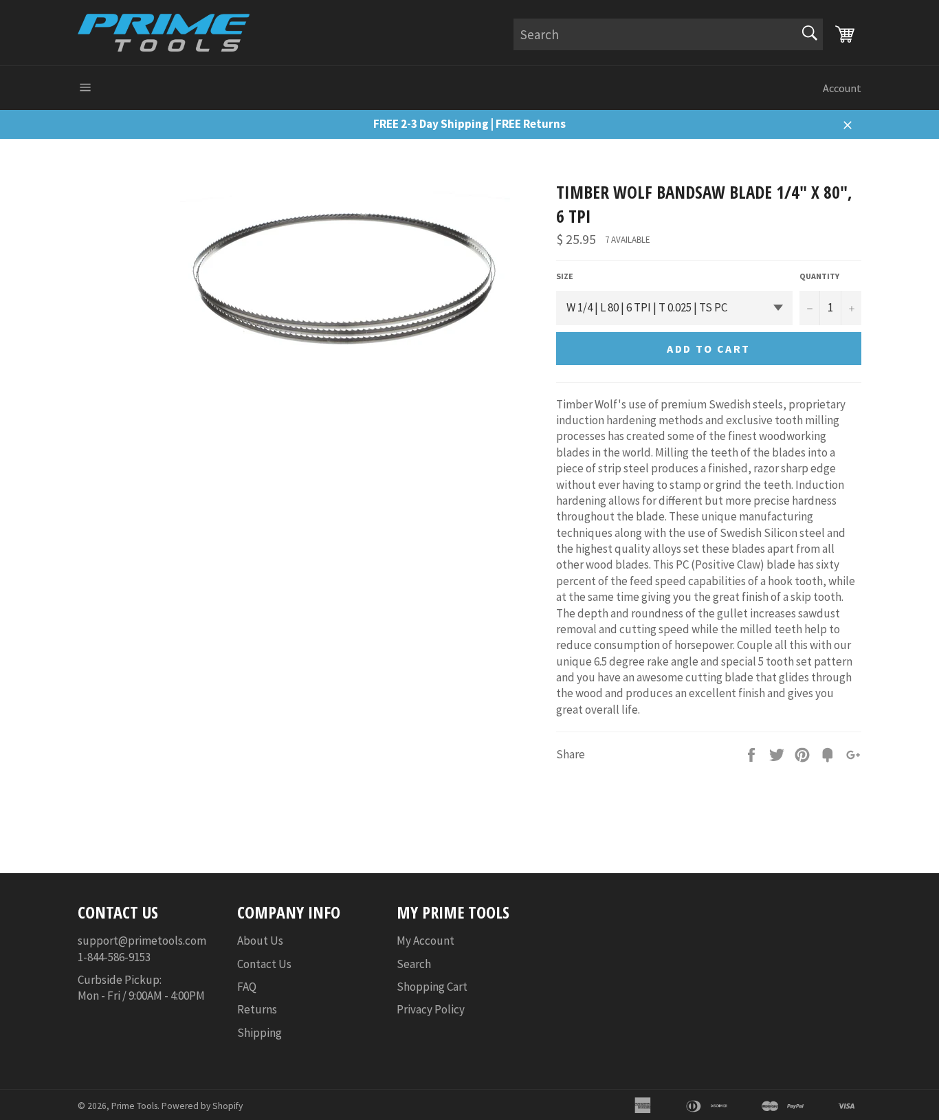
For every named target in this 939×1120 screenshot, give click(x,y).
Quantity (819, 276)
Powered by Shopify (202, 1106)
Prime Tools (134, 1106)
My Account (425, 940)
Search (414, 963)
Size (564, 276)
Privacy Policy (431, 1009)
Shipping (259, 1032)
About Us (260, 940)
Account (842, 88)
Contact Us (264, 963)
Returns (257, 1009)
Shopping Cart (432, 986)
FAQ (246, 986)
